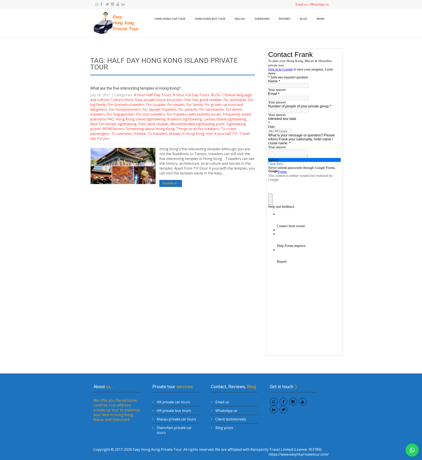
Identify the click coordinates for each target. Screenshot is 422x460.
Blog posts (224, 427)
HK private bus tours (174, 410)
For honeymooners (125, 109)
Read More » (171, 183)
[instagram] (111, 4)
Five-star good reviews (203, 99)
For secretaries (211, 109)
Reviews (284, 18)
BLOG (303, 18)
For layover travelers (159, 109)
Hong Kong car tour (170, 18)
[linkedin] (122, 4)
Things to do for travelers (197, 128)
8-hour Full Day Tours (191, 94)
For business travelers (126, 104)
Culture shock (122, 99)
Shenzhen (262, 18)
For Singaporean (120, 114)
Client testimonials (230, 419)
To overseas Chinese (128, 133)
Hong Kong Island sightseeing (141, 119)
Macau (240, 18)
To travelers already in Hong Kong (175, 133)
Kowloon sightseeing (184, 119)
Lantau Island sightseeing (225, 119)
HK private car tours (173, 402)
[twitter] (106, 4)
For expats (176, 104)
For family (194, 104)
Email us (301, 4)
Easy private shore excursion (159, 99)
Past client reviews (153, 123)
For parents (188, 109)
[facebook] (101, 4)
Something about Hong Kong (150, 128)
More (320, 18)
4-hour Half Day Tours (152, 94)
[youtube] (117, 4)
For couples (156, 104)
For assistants (234, 99)
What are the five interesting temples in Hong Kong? (135, 88)
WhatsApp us (319, 4)
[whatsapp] (95, 4)
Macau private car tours (176, 419)
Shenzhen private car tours (174, 430)
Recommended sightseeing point (198, 123)
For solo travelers (150, 114)
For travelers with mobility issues (194, 114)
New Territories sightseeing (113, 123)
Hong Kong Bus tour (210, 18)
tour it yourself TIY (221, 133)
